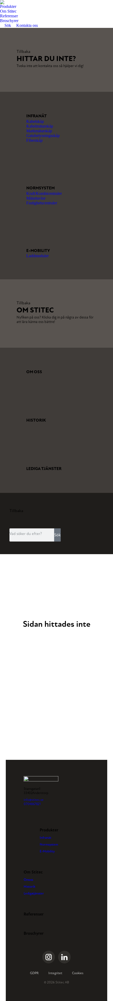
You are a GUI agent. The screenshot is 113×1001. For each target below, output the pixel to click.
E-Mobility (47, 851)
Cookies (77, 973)
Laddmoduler (37, 256)
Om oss (34, 372)
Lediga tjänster (43, 468)
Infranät (36, 116)
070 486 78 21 (32, 804)
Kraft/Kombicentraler (44, 193)
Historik (36, 420)
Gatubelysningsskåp (43, 135)
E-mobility (38, 250)
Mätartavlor (35, 198)
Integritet (55, 973)
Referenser (34, 914)
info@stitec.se (34, 800)
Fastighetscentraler (41, 203)
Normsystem (40, 188)
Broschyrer (34, 933)
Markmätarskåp (39, 131)
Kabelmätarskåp (39, 126)
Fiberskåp (34, 140)
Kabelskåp (35, 121)
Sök (57, 534)
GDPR (34, 973)
